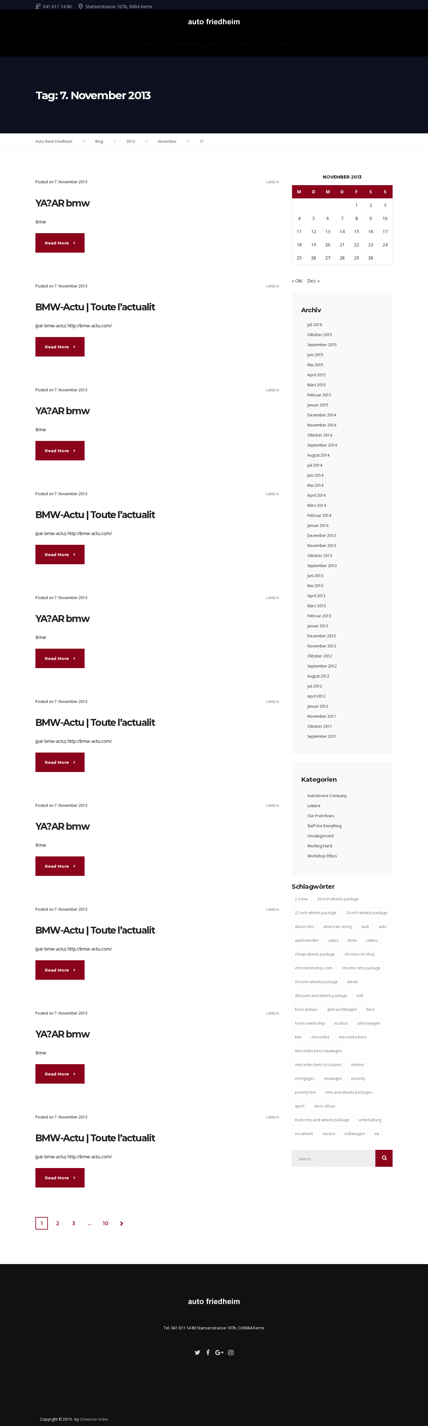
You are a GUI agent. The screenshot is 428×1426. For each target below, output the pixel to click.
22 (356, 245)
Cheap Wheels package (315, 954)
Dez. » (313, 281)
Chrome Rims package (361, 968)
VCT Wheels (304, 1133)
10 (105, 1223)
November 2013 (321, 545)
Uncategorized (320, 836)
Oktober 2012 (319, 656)
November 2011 (321, 716)
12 (313, 231)
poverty (358, 1078)
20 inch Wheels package (338, 899)
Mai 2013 (315, 585)
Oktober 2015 (319, 334)
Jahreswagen (369, 1023)
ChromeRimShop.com (313, 968)
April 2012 (316, 696)
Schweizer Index (94, 1419)
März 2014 (316, 505)
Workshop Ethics (322, 856)
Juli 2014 (314, 465)
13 (327, 231)
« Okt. (297, 281)
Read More (57, 242)
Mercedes (320, 1037)
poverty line (305, 1092)
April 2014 (316, 495)
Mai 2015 (315, 364)
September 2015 (322, 344)
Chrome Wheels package (316, 981)
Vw (376, 1133)
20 (327, 245)
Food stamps (306, 1009)
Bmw (352, 940)
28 (342, 258)
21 (342, 245)
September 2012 (322, 666)
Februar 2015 (319, 395)
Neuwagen (333, 1078)
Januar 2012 (317, 706)
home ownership (310, 1023)
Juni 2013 (315, 575)
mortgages (304, 1078)
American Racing (337, 926)
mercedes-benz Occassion (318, 1064)
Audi (365, 926)
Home (148, 45)
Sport (300, 1106)
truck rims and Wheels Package (322, 1120)
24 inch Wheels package (367, 912)
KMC (298, 1037)
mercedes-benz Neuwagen (318, 1050)
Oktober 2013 (319, 555)
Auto (382, 926)
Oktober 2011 (319, 726)
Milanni (357, 1064)
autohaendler (307, 940)
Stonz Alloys (324, 1106)
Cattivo (372, 940)
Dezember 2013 (321, 535)
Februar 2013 (319, 616)
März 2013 (316, 605)
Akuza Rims (304, 926)
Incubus (341, 1023)
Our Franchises (320, 815)
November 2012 (321, 646)
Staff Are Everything (324, 825)
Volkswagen (354, 1133)
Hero (370, 1009)
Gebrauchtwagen (342, 1009)
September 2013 (322, 565)
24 (385, 245)
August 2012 (318, 676)
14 (342, 231)
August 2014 (318, 455)
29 (356, 258)
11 (299, 231)
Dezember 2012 (321, 636)
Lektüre (272, 182)
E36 (360, 995)
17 (385, 231)
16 (370, 231)
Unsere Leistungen (192, 45)
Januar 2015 (317, 405)
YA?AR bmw (62, 203)
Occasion (240, 45)
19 (313, 245)
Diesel (352, 981)
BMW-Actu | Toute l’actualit (95, 307)
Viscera (328, 1133)
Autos (333, 940)
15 (356, 231)
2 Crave (301, 899)
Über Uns (276, 45)
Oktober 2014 (319, 435)
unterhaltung (370, 1120)
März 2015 (316, 385)
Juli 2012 (314, 686)
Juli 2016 (314, 324)
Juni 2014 (315, 475)
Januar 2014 (317, 525)
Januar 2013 (317, 626)
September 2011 (322, 736)
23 (370, 245)
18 (299, 245)
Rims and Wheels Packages (348, 1092)
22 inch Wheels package (316, 912)
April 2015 (316, 375)
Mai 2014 (315, 485)
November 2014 (321, 425)
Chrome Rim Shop (359, 954)
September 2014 (322, 445)
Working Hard (319, 846)
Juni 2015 (315, 354)
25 (299, 258)
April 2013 (316, 595)
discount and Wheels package (321, 995)
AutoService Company (327, 795)
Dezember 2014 (321, 415)
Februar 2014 (319, 515)
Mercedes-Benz (353, 1037)
